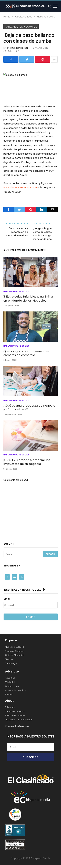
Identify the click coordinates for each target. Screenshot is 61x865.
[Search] (49, 6)
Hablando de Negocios (21, 26)
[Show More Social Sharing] (54, 59)
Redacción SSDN (17, 48)
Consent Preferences (17, 726)
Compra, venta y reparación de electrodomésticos (17, 232)
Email (7, 598)
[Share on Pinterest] (42, 59)
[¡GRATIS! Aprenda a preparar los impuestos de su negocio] (30, 435)
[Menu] (55, 6)
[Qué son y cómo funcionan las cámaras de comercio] (30, 326)
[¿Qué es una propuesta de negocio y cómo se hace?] (30, 381)
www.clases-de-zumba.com (20, 187)
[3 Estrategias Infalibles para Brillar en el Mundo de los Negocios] (30, 272)
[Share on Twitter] (26, 59)
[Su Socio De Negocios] (25, 6)
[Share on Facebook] (10, 59)
